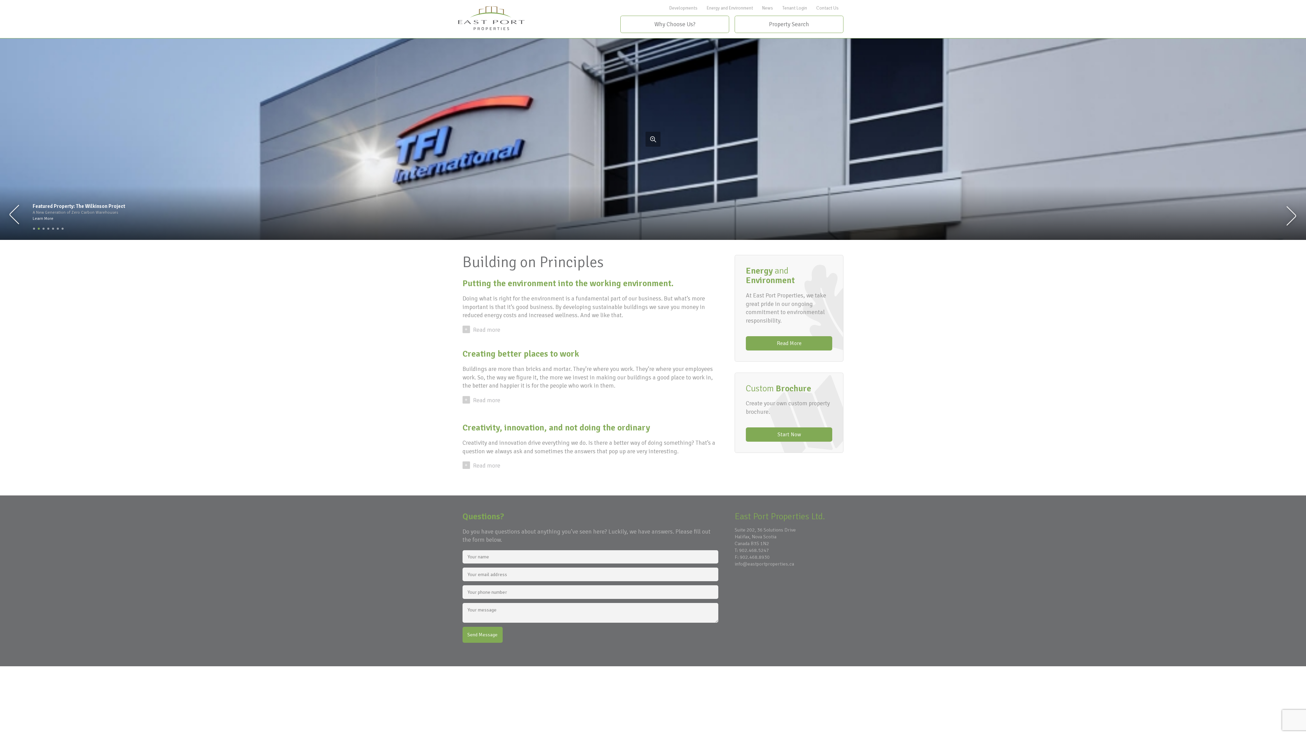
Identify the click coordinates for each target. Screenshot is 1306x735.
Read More (789, 343)
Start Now (789, 434)
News (767, 8)
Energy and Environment (730, 8)
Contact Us (827, 8)
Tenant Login (794, 8)
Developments (683, 8)
